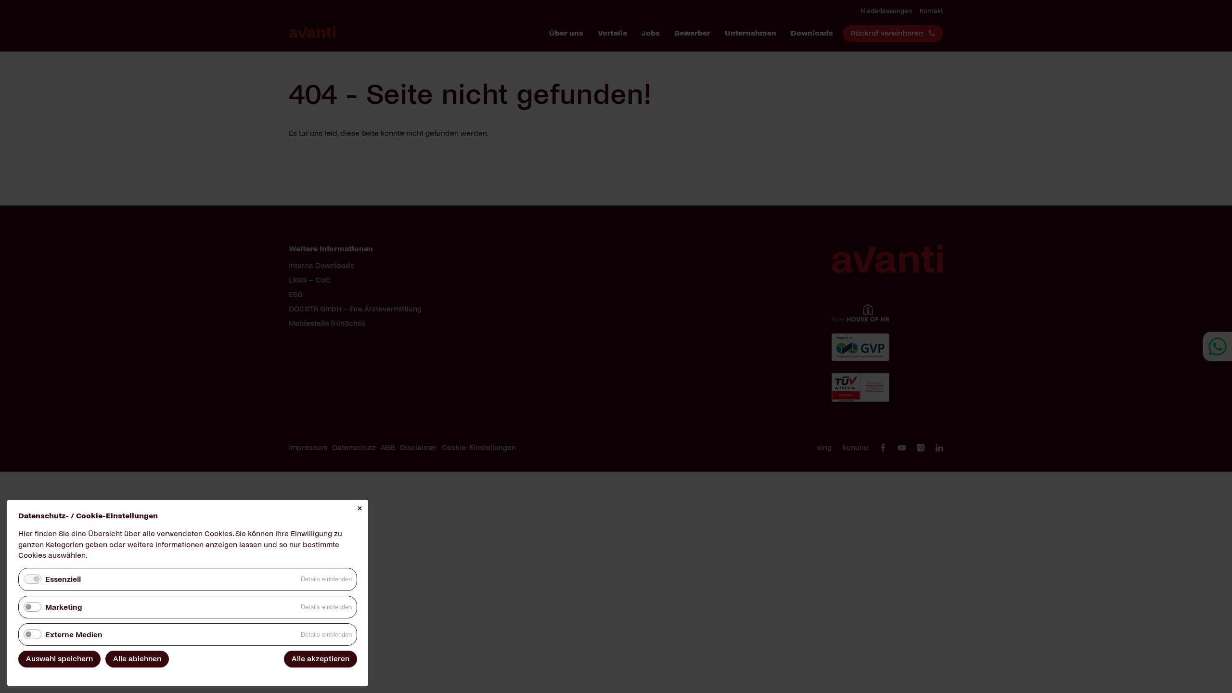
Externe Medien (74, 634)
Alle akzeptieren (320, 658)
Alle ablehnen (137, 658)
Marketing (63, 607)
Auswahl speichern (59, 658)
